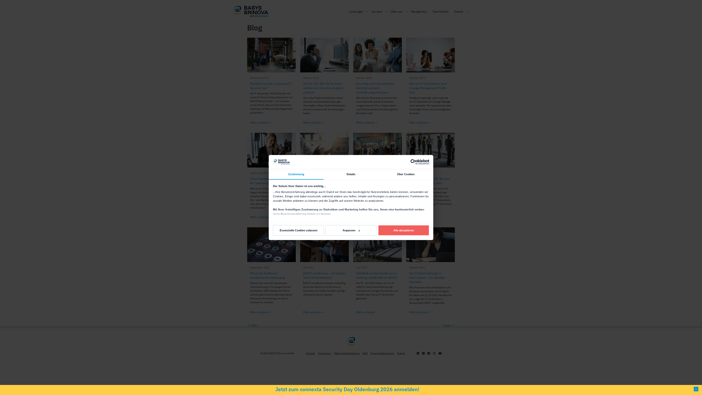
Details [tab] (351, 174)
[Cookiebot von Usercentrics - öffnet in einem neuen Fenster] (413, 162)
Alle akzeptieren (403, 230)
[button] (696, 389)
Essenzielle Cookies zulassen (298, 230)
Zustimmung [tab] (296, 174)
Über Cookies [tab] (406, 174)
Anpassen (349, 230)
